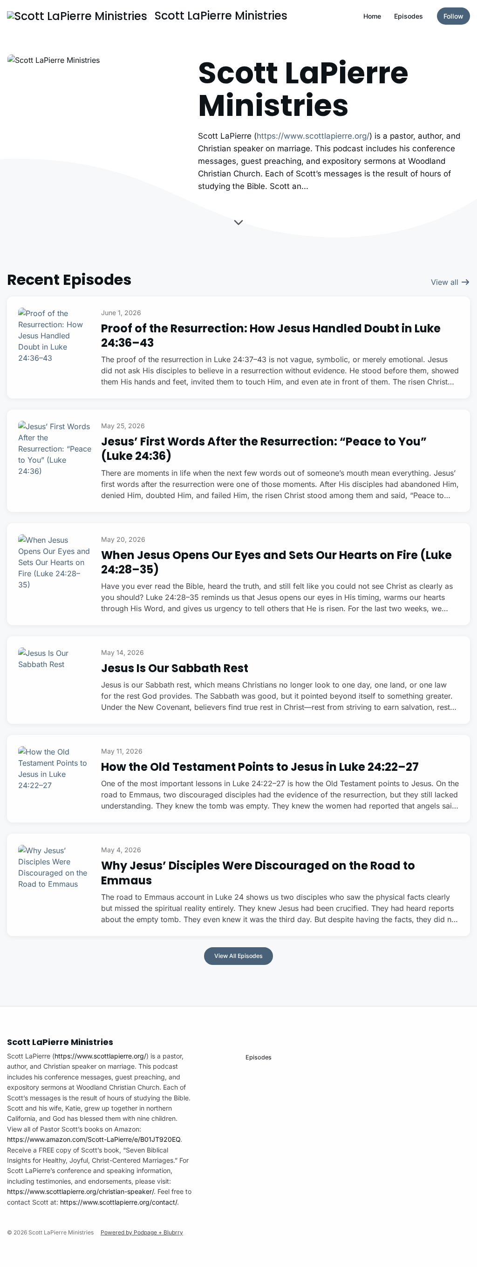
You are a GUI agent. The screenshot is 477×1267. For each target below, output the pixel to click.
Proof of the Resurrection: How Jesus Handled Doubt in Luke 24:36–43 (271, 335)
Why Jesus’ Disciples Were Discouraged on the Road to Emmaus (258, 873)
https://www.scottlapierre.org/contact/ (118, 1202)
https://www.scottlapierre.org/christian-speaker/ (80, 1191)
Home (372, 16)
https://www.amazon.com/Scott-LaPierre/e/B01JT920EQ (93, 1139)
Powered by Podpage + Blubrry (142, 1232)
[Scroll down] (238, 223)
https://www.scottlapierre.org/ (313, 136)
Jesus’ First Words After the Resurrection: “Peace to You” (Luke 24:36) (264, 449)
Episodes (408, 16)
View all (446, 282)
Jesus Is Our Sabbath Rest (174, 668)
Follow (453, 16)
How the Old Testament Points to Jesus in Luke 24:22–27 (260, 767)
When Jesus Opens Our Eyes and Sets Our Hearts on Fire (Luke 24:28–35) (276, 562)
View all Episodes (238, 955)
